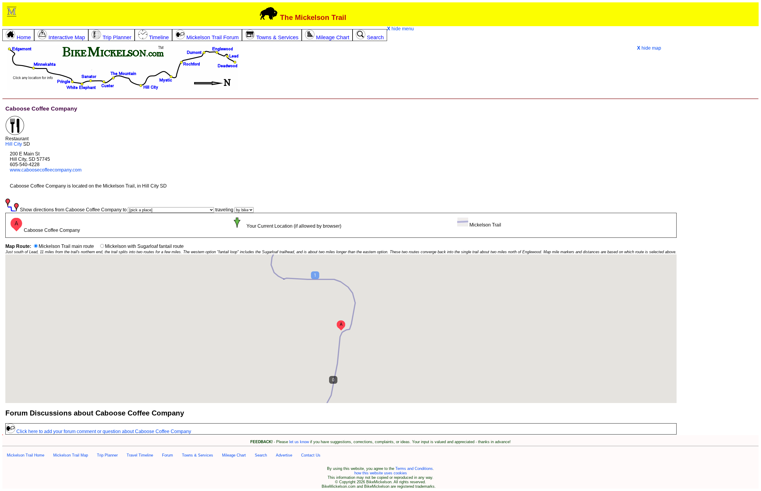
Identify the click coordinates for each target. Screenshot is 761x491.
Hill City (13, 144)
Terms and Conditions (414, 468)
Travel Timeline (140, 455)
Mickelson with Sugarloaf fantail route (144, 246)
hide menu (400, 28)
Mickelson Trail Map (70, 455)
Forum (167, 455)
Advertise (284, 455)
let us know (299, 442)
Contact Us (310, 455)
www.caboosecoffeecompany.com (45, 169)
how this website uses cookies (380, 473)
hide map (649, 48)
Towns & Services (197, 455)
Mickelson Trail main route (66, 246)
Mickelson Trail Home (25, 455)
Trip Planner (107, 455)
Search (261, 455)
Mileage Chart (234, 455)
